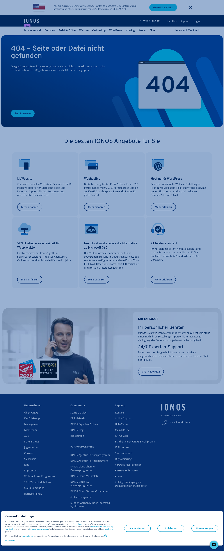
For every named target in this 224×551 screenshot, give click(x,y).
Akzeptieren (28, 536)
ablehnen (109, 529)
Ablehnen (171, 528)
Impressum (10, 540)
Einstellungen (78, 524)
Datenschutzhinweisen (38, 529)
